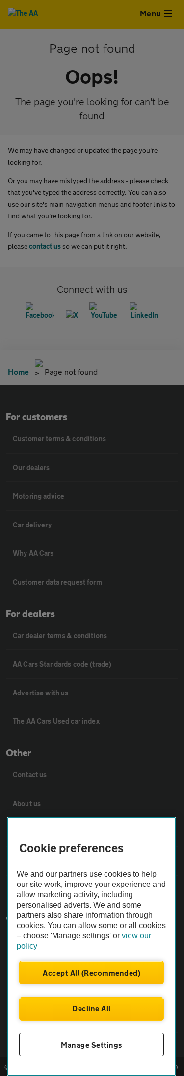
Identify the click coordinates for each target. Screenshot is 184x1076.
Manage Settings (91, 1044)
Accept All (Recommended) (91, 972)
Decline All (91, 1008)
